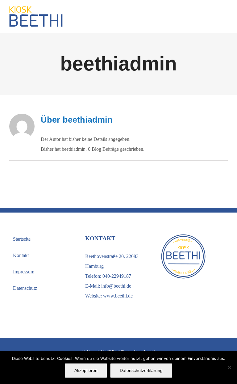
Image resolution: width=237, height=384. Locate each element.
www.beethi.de (118, 295)
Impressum (23, 271)
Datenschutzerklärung (141, 370)
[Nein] (229, 367)
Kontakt (21, 255)
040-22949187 (116, 276)
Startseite (22, 239)
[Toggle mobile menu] (225, 17)
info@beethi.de (116, 286)
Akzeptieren (86, 370)
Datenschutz (25, 288)
